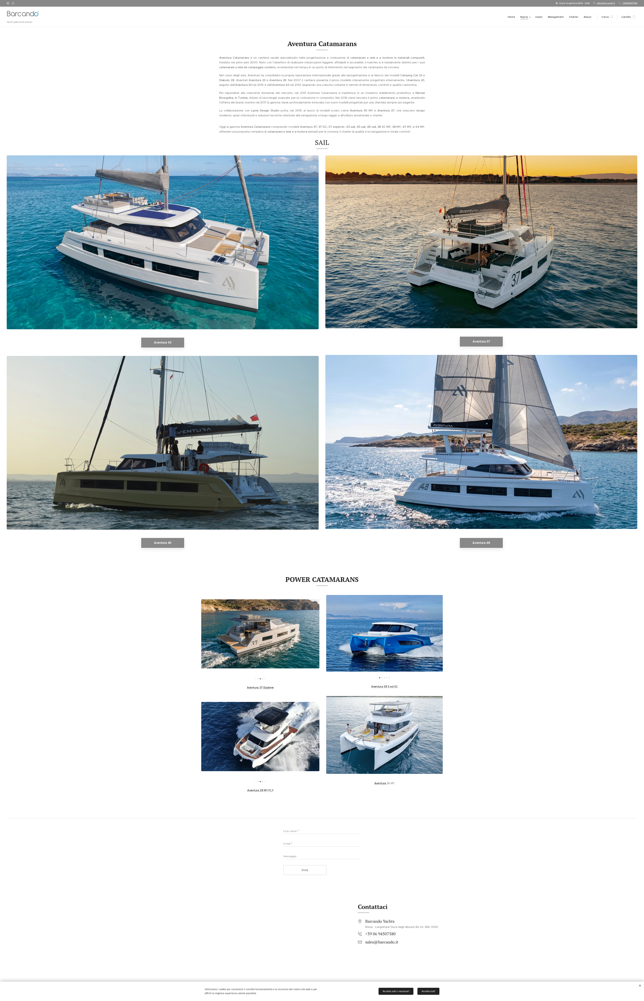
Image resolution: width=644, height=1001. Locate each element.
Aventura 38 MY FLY (260, 790)
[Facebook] (8, 3)
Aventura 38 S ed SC (384, 686)
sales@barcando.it (606, 3)
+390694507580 (629, 3)
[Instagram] (13, 3)
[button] (607, 17)
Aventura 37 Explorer (260, 687)
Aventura (380, 783)
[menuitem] (512, 17)
